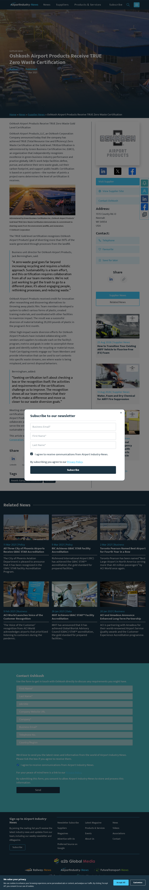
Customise (137, 882)
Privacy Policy (75, 462)
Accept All (121, 882)
